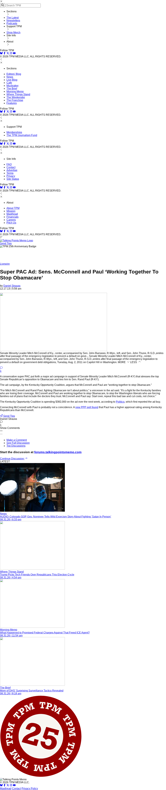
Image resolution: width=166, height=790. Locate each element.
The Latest (12, 17)
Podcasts (11, 23)
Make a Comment (16, 440)
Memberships (14, 132)
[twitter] (7, 785)
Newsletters (13, 20)
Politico (120, 401)
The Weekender (15, 97)
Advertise (11, 170)
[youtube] (14, 53)
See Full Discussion (18, 442)
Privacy (10, 176)
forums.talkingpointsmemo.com (58, 452)
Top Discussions (15, 445)
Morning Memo (15, 91)
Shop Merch (13, 32)
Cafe (9, 82)
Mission (10, 211)
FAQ (9, 164)
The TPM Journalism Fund (21, 135)
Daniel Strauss (11, 285)
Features (11, 103)
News (9, 77)
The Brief (11, 88)
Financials (12, 216)
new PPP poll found (86, 407)
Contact (10, 167)
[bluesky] (1, 53)
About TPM (12, 208)
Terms (9, 173)
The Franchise (14, 100)
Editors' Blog (13, 74)
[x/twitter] (8, 53)
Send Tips (6, 243)
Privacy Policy (30, 788)
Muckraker (12, 85)
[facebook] (4, 53)
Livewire (5, 263)
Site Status (12, 179)
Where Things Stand (18, 94)
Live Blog (11, 79)
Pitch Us (11, 222)
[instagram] (11, 53)
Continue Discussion (12, 458)
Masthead (12, 214)
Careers (11, 219)
